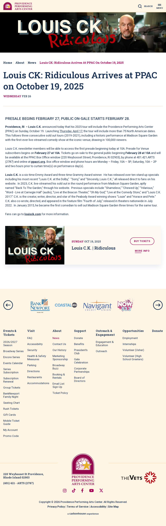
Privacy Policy (56, 506)
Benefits (79, 344)
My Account (10, 430)
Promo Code (11, 436)
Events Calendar (13, 363)
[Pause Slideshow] (137, 298)
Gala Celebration (81, 361)
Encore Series (11, 357)
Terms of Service (78, 506)
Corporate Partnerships (81, 370)
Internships (129, 344)
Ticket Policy (60, 392)
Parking (31, 365)
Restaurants (34, 377)
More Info (142, 251)
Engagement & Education (105, 343)
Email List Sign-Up (58, 385)
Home (7, 63)
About (19, 63)
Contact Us (59, 344)
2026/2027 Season (10, 343)
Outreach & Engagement (105, 333)
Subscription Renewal (10, 380)
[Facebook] (82, 490)
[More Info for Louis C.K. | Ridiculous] (34, 245)
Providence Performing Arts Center (17, 6)
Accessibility (35, 344)
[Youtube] (91, 490)
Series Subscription (10, 370)
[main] (83, 142)
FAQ (29, 338)
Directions (33, 371)
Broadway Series (13, 351)
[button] (8, 305)
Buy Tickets (142, 241)
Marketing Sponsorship (60, 357)
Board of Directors (79, 379)
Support (80, 331)
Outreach (101, 351)
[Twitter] (101, 490)
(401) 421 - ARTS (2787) (18, 483)
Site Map (113, 506)
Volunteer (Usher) (133, 350)
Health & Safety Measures (36, 357)
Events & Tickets (9, 333)
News (32, 63)
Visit (31, 331)
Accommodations (38, 383)
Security (32, 350)
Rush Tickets (11, 408)
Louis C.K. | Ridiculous (93, 248)
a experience (83, 513)
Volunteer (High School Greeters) (133, 357)
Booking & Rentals (59, 376)
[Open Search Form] (146, 7)
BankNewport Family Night (11, 395)
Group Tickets (11, 387)
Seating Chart (11, 402)
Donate (78, 338)
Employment (130, 338)
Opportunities (133, 331)
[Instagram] (64, 490)
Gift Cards (9, 414)
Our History (59, 350)
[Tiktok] (74, 490)
